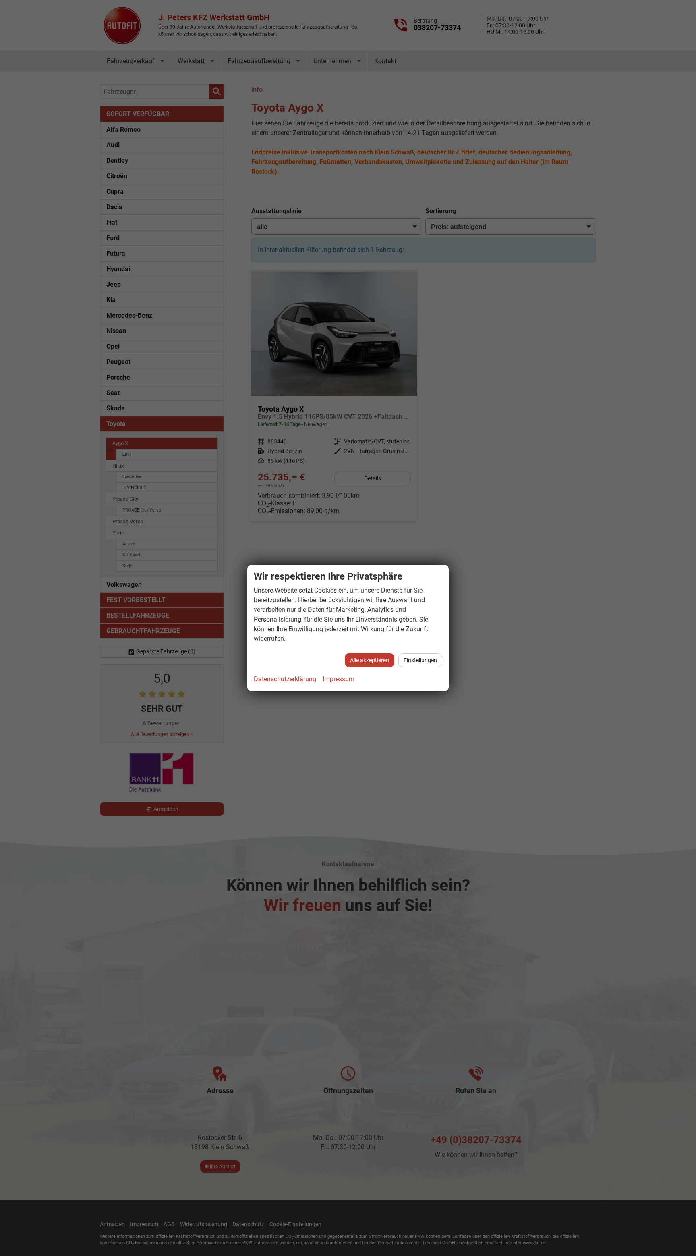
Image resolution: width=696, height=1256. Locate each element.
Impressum (338, 679)
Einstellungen (420, 660)
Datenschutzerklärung (285, 679)
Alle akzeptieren (369, 660)
